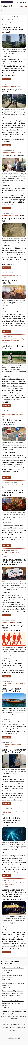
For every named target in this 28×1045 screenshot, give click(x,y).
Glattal (16, 22)
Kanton (20, 22)
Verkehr (21, 414)
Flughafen (11, 22)
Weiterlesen (6, 79)
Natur (23, 22)
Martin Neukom (6, 340)
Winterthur (19, 484)
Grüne (9, 339)
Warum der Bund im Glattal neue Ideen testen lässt (13, 29)
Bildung (8, 275)
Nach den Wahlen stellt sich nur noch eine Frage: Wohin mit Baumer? (13, 1003)
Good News (11, 215)
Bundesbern (5, 22)
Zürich (24, 484)
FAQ (25, 1024)
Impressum (14, 1030)
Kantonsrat (18, 275)
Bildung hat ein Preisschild (9, 281)
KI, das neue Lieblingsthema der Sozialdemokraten (13, 627)
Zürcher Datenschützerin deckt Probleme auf (14, 751)
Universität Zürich (14, 340)
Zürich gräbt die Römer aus (13, 219)
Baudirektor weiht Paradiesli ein (13, 347)
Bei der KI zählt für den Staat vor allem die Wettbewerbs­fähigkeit (11, 821)
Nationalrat (19, 882)
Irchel (13, 339)
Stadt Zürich (17, 413)
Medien (6, 1027)
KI (14, 622)
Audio (3, 413)
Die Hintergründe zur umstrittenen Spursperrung (12, 422)
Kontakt (19, 2)
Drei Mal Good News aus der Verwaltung (12, 690)
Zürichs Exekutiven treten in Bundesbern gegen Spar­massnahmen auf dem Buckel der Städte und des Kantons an (14, 894)
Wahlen (13, 86)
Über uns (5, 1024)
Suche (12, 1027)
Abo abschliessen (16, 1024)
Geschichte (5, 215)
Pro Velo (12, 413)
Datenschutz (8, 744)
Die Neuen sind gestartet (14, 155)
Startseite (3, 11)
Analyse (4, 86)
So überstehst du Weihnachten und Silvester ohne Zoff (13, 492)
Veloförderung (15, 414)
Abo (25, 2)
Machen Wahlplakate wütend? (12, 90)
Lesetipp (22, 339)
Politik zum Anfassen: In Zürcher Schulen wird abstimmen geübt (14, 562)
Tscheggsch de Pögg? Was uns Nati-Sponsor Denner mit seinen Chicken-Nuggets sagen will (13, 993)
